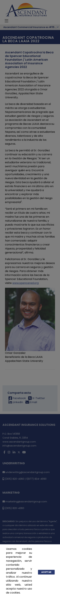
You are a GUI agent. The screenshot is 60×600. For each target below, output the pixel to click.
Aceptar (46, 572)
